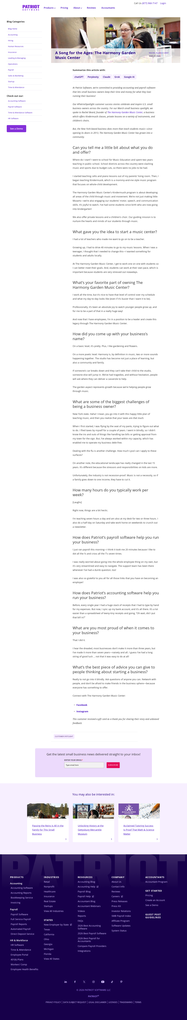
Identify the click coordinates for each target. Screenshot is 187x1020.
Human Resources (16, 46)
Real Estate (50, 901)
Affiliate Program (121, 920)
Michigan (49, 948)
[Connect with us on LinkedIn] (65, 982)
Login (163, 3)
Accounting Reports (21, 892)
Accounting (13, 34)
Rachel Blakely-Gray (159, 53)
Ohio (46, 939)
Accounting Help (86, 886)
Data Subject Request (74, 1002)
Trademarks (126, 1002)
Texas (47, 929)
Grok (117, 76)
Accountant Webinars (89, 906)
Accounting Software (17, 101)
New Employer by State (56, 924)
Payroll (11, 70)
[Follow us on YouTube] (103, 982)
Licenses (113, 1002)
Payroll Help (84, 896)
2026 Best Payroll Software (92, 933)
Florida (47, 953)
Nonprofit (49, 886)
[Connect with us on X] (84, 982)
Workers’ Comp (19, 964)
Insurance (12, 52)
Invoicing (15, 902)
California (49, 934)
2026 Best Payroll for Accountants (89, 940)
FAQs (80, 920)
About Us (116, 881)
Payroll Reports (19, 924)
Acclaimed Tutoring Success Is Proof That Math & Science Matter (138, 829)
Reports (82, 915)
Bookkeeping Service (22, 897)
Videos (81, 911)
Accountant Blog (86, 901)
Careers (116, 896)
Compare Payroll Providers (92, 946)
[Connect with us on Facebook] (75, 982)
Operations (13, 64)
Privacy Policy (53, 1002)
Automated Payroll (21, 928)
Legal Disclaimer (97, 1002)
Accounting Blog (86, 881)
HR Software (13, 118)
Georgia (48, 944)
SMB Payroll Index (121, 915)
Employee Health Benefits (24, 969)
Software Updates (121, 925)
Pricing (64, 7)
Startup (11, 81)
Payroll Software (15, 107)
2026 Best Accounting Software (89, 927)
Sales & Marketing (15, 75)
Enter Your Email (73, 760)
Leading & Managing (17, 58)
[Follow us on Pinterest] (121, 982)
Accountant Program (156, 881)
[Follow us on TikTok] (112, 982)
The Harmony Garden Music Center (125, 112)
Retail (47, 881)
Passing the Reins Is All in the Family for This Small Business (47, 829)
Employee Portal (19, 954)
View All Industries (54, 911)
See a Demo (16, 128)
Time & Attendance (16, 87)
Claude (106, 76)
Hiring (10, 40)
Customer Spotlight (64, 736)
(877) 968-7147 (149, 3)
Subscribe (113, 765)
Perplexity (93, 76)
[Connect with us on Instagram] (93, 982)
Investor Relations (121, 911)
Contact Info (118, 886)
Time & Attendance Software (20, 112)
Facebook (81, 704)
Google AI (129, 76)
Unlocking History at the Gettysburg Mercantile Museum (91, 829)
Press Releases (119, 901)
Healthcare (49, 891)
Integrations (84, 950)
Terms (138, 1002)
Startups (48, 906)
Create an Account (155, 900)
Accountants (108, 7)
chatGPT (78, 76)
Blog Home (12, 29)
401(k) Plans (17, 959)
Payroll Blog (84, 891)
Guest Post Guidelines (153, 916)
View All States (51, 958)
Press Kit (116, 906)
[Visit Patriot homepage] (31, 7)
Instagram (82, 711)
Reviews (91, 7)
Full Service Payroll (21, 919)
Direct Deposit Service (22, 933)
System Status (119, 930)
